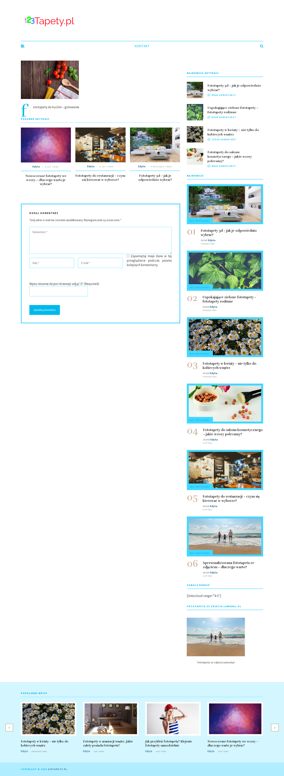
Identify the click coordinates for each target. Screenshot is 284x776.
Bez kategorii (200, 221)
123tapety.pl (57, 769)
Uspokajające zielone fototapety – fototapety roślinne (229, 299)
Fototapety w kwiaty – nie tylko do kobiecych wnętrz (229, 366)
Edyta (36, 166)
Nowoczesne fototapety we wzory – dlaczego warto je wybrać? (46, 180)
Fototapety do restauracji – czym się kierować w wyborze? (100, 178)
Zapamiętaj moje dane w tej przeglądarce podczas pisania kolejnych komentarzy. (149, 260)
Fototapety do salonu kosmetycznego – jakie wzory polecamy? (229, 156)
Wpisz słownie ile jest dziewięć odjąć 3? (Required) (64, 284)
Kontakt (142, 46)
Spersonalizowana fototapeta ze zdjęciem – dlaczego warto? (228, 565)
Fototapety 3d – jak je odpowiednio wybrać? (155, 178)
